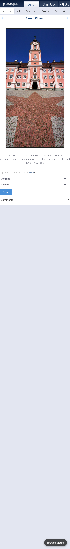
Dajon (31, 4)
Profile (45, 11)
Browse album (55, 542)
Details (5, 184)
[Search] (65, 11)
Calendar (31, 11)
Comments (7, 200)
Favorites (60, 11)
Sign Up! (49, 4)
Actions (5, 178)
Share (6, 192)
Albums (7, 11)
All (18, 11)
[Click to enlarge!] (35, 88)
